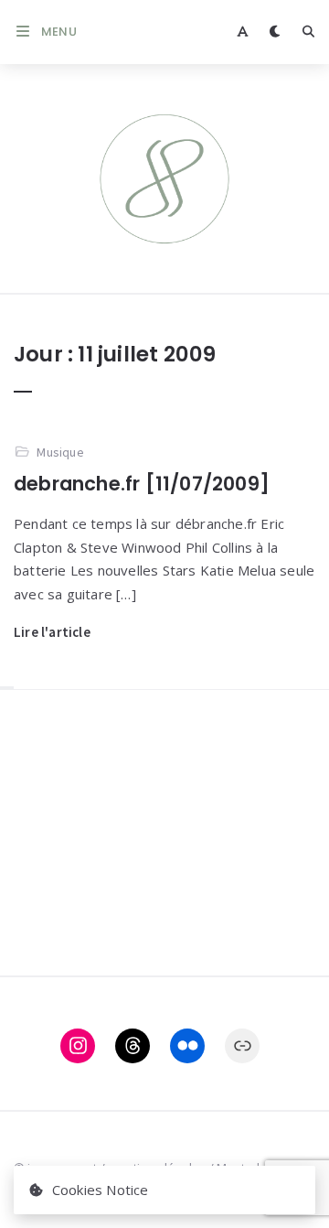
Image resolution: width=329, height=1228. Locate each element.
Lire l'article (52, 632)
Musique (60, 452)
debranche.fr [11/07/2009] (142, 483)
